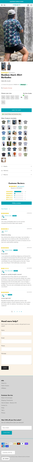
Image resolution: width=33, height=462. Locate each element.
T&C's (2, 410)
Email (2, 338)
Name (2, 330)
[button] (5, 73)
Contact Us (4, 405)
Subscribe (6, 432)
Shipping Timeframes (7, 400)
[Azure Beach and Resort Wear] (16, 5)
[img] (5, 213)
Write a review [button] (16, 203)
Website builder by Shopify (24, 456)
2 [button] (14, 311)
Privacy (3, 413)
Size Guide (4, 93)
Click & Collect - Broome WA (9, 403)
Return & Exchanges (6, 398)
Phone (3, 346)
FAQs (2, 408)
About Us (3, 383)
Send (5, 368)
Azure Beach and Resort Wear (11, 456)
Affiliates (3, 388)
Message (3, 353)
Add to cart (16, 110)
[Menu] (2, 5)
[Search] (5, 5)
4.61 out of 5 (20, 186)
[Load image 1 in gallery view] (16, 34)
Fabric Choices (5, 385)
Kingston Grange (7, 88)
